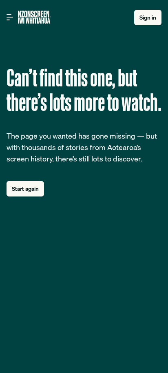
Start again (25, 188)
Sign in (147, 17)
